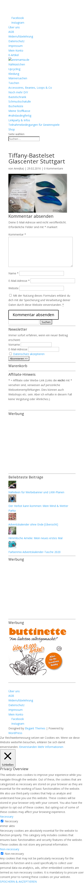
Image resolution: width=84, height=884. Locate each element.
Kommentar (17, 234)
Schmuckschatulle (19, 101)
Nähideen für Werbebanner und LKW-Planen (36, 492)
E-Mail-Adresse (19, 281)
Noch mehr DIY (18, 92)
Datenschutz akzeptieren (29, 354)
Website (13, 288)
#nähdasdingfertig (19, 115)
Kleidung (13, 74)
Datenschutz (16, 41)
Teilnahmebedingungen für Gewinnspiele (34, 125)
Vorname (14, 344)
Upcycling (14, 69)
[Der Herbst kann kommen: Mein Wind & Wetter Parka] (12, 501)
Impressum (15, 46)
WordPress (15, 733)
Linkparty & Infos (19, 120)
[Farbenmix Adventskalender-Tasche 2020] (12, 547)
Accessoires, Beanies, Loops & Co (30, 87)
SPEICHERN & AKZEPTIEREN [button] (18, 881)
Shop (11, 129)
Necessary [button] (6, 816)
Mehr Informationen (50, 747)
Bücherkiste (15, 106)
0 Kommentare (53, 168)
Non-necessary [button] (9, 849)
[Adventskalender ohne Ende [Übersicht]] (12, 520)
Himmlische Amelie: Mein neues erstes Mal (35, 538)
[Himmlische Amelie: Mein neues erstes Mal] (12, 533)
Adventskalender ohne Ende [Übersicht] (33, 524)
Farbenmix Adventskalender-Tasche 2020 (34, 552)
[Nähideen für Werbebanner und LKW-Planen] (12, 487)
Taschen (13, 83)
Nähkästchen (16, 64)
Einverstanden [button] (28, 747)
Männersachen (17, 78)
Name (13, 273)
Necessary (11, 821)
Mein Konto (15, 50)
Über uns (14, 27)
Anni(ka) (19, 168)
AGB (11, 32)
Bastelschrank (17, 97)
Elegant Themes (35, 728)
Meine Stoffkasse (19, 111)
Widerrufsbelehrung (20, 36)
